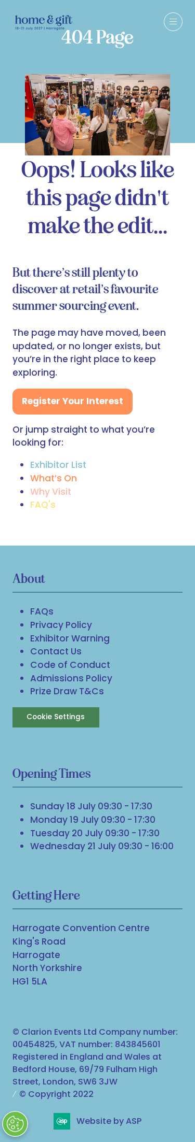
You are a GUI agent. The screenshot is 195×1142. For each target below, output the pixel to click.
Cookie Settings (56, 717)
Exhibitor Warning (70, 638)
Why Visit (50, 492)
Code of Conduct (70, 665)
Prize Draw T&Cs (67, 691)
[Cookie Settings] (15, 1124)
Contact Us (56, 651)
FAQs (42, 611)
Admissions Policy (71, 678)
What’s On (53, 478)
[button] (173, 21)
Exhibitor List (58, 465)
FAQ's (43, 504)
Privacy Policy (61, 625)
